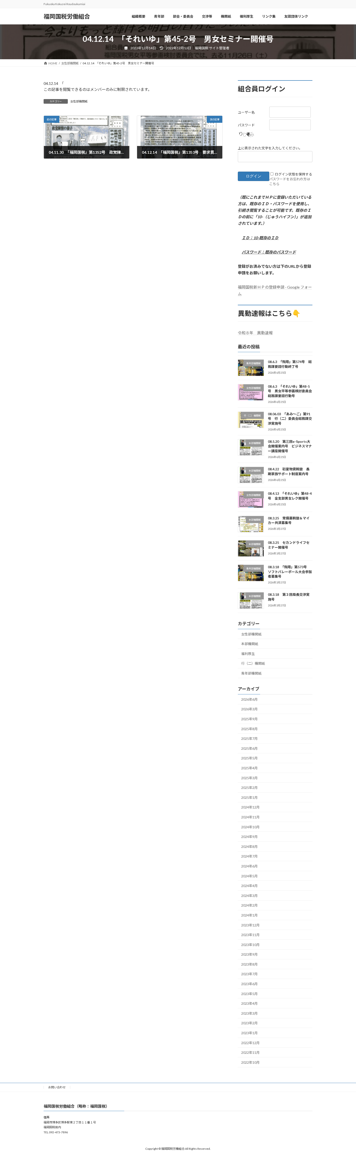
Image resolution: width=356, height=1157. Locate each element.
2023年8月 (249, 964)
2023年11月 (250, 935)
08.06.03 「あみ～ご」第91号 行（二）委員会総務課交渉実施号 (290, 418)
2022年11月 (250, 1052)
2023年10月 (250, 945)
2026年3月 (249, 709)
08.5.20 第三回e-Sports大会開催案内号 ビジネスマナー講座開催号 (290, 446)
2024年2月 (249, 905)
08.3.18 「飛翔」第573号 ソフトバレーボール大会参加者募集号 (290, 571)
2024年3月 (249, 896)
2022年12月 (250, 1043)
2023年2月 (249, 1023)
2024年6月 (249, 866)
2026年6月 (249, 699)
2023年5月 (249, 994)
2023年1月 (249, 1033)
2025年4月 (249, 768)
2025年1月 (249, 797)
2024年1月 (249, 915)
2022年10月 (250, 1062)
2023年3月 (249, 1013)
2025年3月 (249, 778)
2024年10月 (250, 827)
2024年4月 (249, 886)
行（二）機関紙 (253, 663)
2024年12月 (250, 807)
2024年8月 (249, 846)
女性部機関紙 (79, 101)
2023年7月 (249, 974)
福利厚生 (248, 654)
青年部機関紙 (251, 673)
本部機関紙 (249, 644)
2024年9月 (249, 837)
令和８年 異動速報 (255, 332)
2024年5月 (249, 876)
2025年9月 (249, 719)
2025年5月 (249, 758)
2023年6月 (249, 984)
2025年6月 (249, 748)
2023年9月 (249, 954)
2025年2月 (249, 788)
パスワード (246, 125)
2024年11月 (250, 817)
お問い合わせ (57, 1087)
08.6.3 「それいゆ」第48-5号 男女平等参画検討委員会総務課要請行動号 (290, 391)
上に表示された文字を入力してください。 (270, 148)
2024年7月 (249, 856)
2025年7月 (249, 738)
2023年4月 (249, 1003)
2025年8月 (249, 729)
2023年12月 (250, 925)
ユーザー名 (246, 112)
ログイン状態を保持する (293, 174)
